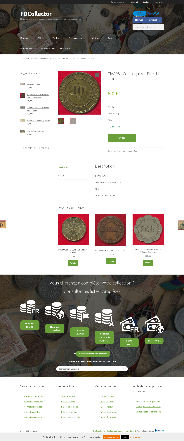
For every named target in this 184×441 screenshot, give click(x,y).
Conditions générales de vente (118, 431)
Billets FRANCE (129, 342)
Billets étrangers (69, 412)
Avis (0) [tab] (61, 175)
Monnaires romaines (33, 401)
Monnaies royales (32, 412)
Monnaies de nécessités (50, 58)
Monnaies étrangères (33, 417)
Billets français (68, 401)
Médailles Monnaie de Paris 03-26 (104, 337)
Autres (111, 38)
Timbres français (106, 401)
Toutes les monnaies (33, 396)
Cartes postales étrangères (148, 411)
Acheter (121, 137)
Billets (41, 38)
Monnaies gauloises (33, 406)
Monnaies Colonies (79, 332)
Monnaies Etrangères (55, 329)
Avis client (134, 2)
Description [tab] (63, 167)
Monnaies (24, 38)
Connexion (159, 2)
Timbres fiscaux (106, 406)
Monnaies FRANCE (29, 325)
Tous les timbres (106, 396)
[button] (97, 75)
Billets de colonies (69, 406)
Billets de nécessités (70, 417)
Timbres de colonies (108, 412)
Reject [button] (125, 437)
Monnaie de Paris (28, 48)
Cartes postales (76, 38)
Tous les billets (68, 396)
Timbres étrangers (107, 417)
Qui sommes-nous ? (118, 2)
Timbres (56, 38)
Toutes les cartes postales (148, 401)
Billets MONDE (154, 340)
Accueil (26, 58)
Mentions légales (99, 431)
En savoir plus (135, 437)
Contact (146, 2)
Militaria (96, 38)
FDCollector (36, 14)
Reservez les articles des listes (93, 353)
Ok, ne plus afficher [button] (111, 437)
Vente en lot (66, 48)
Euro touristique (48, 48)
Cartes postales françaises (148, 406)
